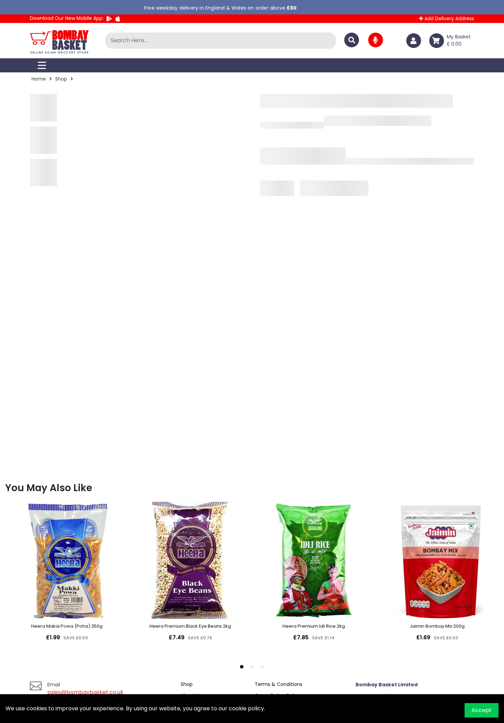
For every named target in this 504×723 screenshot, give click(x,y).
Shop (61, 78)
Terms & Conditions (278, 684)
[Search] (351, 40)
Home (39, 78)
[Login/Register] (415, 40)
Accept (481, 710)
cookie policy (246, 708)
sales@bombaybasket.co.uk (85, 692)
